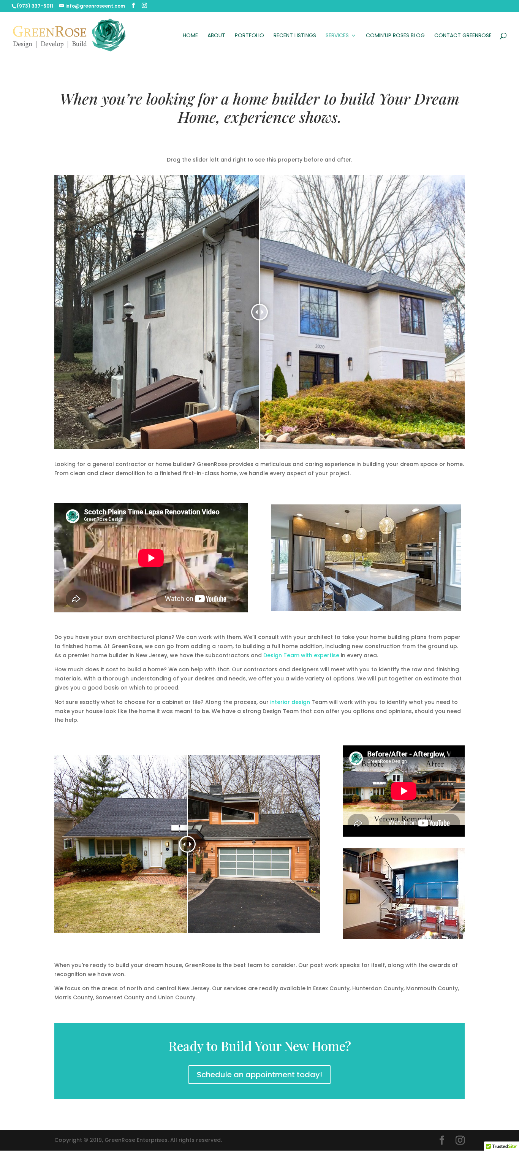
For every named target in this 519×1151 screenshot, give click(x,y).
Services (337, 36)
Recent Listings (295, 36)
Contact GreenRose (463, 36)
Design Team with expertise (301, 655)
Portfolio (249, 36)
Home (190, 36)
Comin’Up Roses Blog (395, 36)
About (216, 36)
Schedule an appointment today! (259, 1074)
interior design (290, 702)
